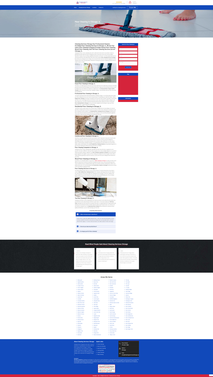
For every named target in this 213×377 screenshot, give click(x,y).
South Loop (112, 323)
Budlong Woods (97, 280)
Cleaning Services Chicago (84, 7)
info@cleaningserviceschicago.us (130, 355)
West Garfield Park (129, 315)
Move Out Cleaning (101, 346)
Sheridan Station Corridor (114, 302)
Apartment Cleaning (101, 348)
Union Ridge (128, 291)
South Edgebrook (113, 319)
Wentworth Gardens (129, 302)
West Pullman (128, 325)
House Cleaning (100, 344)
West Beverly (128, 304)
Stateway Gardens (113, 329)
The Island (128, 281)
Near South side (113, 283)
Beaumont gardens (81, 306)
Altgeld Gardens (81, 281)
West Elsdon (128, 312)
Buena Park (96, 281)
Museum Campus (113, 280)
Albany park (80, 280)
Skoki (111, 304)
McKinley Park (96, 329)
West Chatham (128, 306)
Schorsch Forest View (114, 293)
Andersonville (80, 283)
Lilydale (95, 295)
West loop (128, 321)
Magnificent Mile (97, 315)
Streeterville (112, 332)
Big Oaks (79, 321)
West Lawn (128, 319)
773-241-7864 (132, 7)
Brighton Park (80, 330)
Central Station (96, 291)
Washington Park (129, 300)
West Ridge (128, 327)
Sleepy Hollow (112, 306)
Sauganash (112, 291)
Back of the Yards (81, 302)
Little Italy (95, 304)
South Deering (112, 315)
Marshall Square (97, 323)
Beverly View (80, 317)
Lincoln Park (96, 297)
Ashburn (79, 291)
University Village (129, 293)
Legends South (96, 293)
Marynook (95, 325)
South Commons (113, 313)
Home (75, 7)
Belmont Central (81, 308)
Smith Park (112, 308)
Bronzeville (80, 332)
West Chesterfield (129, 308)
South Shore (112, 325)
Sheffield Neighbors (113, 298)
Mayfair (95, 327)
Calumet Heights (97, 287)
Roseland (111, 287)
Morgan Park (96, 332)
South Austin (112, 310)
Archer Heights (80, 287)
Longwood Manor (97, 310)
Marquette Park (97, 321)
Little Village (96, 306)
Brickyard (79, 327)
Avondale (79, 298)
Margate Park (96, 319)
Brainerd (79, 325)
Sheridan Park (112, 300)
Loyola (95, 313)
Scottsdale (112, 297)
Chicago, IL (101, 160)
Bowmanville (80, 323)
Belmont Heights (81, 312)
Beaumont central (81, 304)
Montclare (95, 330)
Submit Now (128, 67)
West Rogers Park (129, 329)
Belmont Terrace (81, 313)
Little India (96, 302)
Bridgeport (80, 329)
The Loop (127, 283)
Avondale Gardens (81, 300)
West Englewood (129, 313)
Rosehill (111, 285)
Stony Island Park (113, 330)
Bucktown (79, 334)
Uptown (127, 295)
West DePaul (128, 310)
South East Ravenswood (114, 317)
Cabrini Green (96, 285)
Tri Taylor (127, 287)
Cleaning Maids (100, 350)
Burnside (95, 283)
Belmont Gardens (81, 310)
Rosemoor (112, 289)
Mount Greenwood (97, 334)
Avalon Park (80, 297)
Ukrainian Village (129, 289)
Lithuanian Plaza (97, 300)
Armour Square (80, 289)
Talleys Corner (112, 334)
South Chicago (112, 312)
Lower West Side (97, 312)
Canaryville (96, 289)
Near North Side (113, 281)
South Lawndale (113, 321)
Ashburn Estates (81, 293)
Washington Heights (129, 298)
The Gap (127, 280)
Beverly (79, 315)
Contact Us (101, 7)
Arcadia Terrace (81, 285)
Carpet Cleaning (100, 352)
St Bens (111, 327)
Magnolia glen (96, 317)
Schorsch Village (113, 295)
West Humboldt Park (130, 317)
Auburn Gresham (81, 295)
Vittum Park (128, 297)
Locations (94, 7)
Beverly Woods (80, 319)
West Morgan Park (129, 323)
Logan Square (96, 308)
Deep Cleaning (100, 354)
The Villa (127, 285)
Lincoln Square (96, 298)
